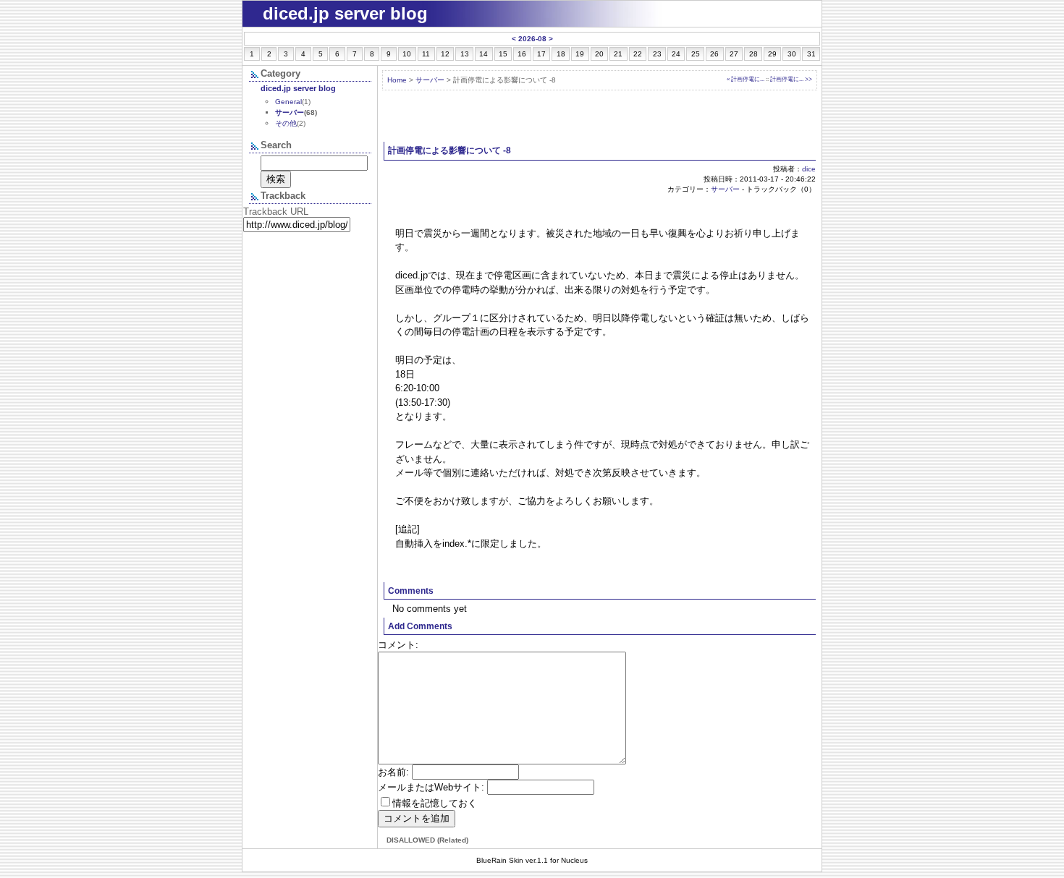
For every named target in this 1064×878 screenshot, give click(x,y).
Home (397, 80)
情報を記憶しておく (434, 803)
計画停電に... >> (791, 78)
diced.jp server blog (298, 88)
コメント (396, 644)
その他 (286, 123)
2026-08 (532, 39)
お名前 (392, 772)
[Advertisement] (600, 116)
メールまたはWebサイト (429, 787)
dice (809, 169)
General (288, 102)
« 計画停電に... (745, 78)
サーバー (429, 80)
